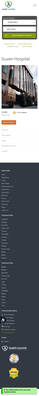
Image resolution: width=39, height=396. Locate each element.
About (3, 207)
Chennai (4, 231)
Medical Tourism (9, 44)
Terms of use (5, 201)
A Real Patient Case (8, 186)
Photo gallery (6, 135)
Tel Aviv (4, 285)
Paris (3, 305)
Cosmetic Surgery (9, 320)
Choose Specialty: (9, 18)
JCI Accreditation (22, 112)
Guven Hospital (27, 46)
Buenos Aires (5, 228)
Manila (4, 255)
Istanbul (4, 240)
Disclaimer (5, 204)
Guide (3, 180)
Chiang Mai (5, 234)
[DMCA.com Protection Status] (14, 373)
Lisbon (4, 302)
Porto (3, 300)
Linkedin (6, 341)
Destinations (5, 189)
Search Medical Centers (22, 35)
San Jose (4, 279)
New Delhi (5, 273)
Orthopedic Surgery (10, 329)
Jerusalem (5, 243)
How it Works (6, 183)
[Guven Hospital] (19, 87)
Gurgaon (4, 237)
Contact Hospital (9, 122)
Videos (4, 140)
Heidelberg (5, 291)
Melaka (4, 267)
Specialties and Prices (9, 146)
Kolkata (4, 246)
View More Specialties (8, 332)
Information (5, 192)
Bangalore (5, 219)
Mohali (4, 294)
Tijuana (4, 288)
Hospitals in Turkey (13, 46)
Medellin (4, 258)
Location (4, 151)
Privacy (4, 198)
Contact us (5, 210)
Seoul (3, 282)
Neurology (7, 326)
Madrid (4, 252)
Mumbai (4, 270)
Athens (4, 296)
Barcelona (5, 225)
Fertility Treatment (9, 323)
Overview (5, 130)
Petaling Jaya (6, 276)
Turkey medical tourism (25, 44)
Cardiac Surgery (9, 317)
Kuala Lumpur (6, 249)
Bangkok (4, 222)
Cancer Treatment (9, 314)
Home (3, 174)
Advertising (5, 177)
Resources (5, 195)
